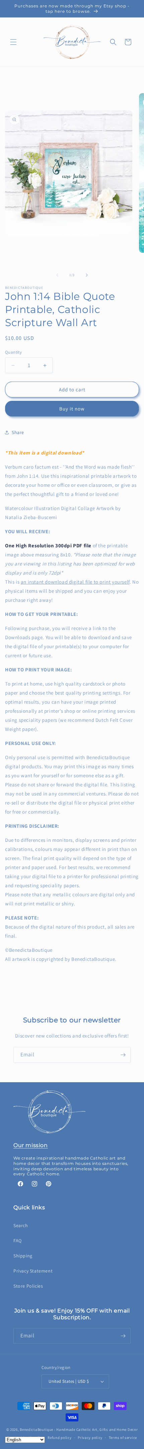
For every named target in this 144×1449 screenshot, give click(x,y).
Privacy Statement (33, 1271)
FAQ (17, 1241)
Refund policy (59, 1437)
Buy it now (72, 408)
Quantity (13, 352)
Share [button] (18, 432)
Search (20, 1225)
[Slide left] (57, 275)
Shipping (22, 1256)
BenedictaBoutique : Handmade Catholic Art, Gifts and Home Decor (79, 1429)
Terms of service (123, 1437)
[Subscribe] (123, 1055)
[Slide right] (86, 275)
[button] (13, 42)
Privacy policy (90, 1437)
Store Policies (28, 1286)
